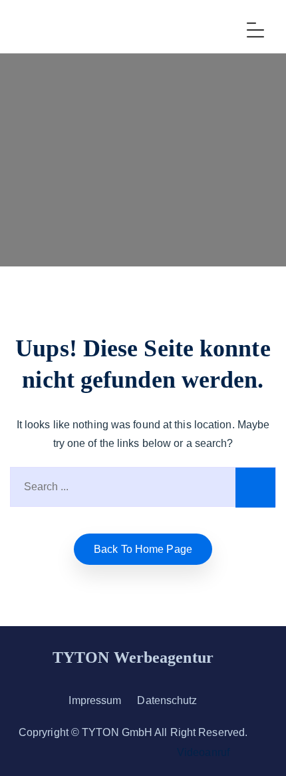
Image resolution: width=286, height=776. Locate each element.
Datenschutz (167, 700)
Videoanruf (203, 752)
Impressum (95, 700)
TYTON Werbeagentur (133, 657)
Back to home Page (143, 549)
